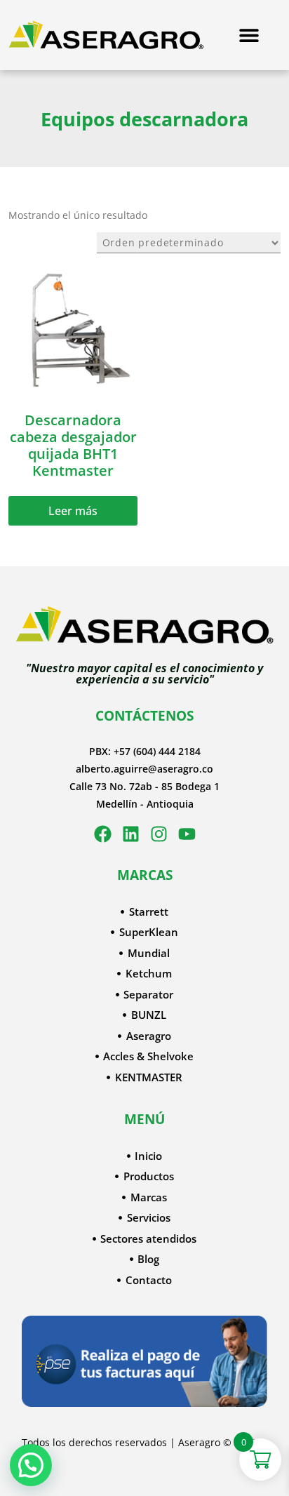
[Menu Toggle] (249, 35)
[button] (31, 1465)
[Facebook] (103, 834)
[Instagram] (159, 834)
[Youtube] (187, 834)
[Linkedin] (131, 834)
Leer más (73, 511)
